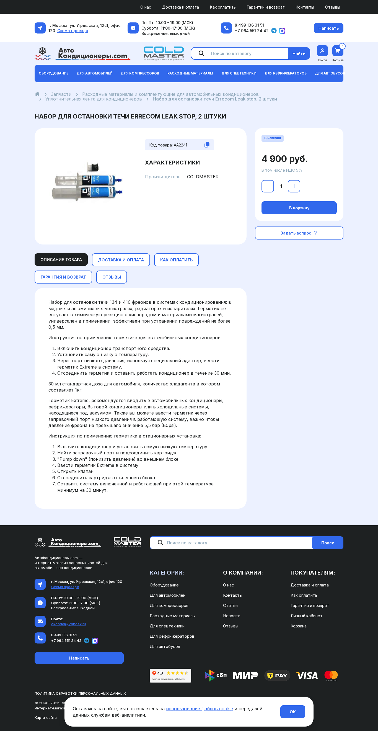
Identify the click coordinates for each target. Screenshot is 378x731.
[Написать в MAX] (282, 31)
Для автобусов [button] (330, 73)
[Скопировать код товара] (207, 145)
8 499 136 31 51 (249, 25)
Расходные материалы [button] (190, 73)
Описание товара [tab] (61, 259)
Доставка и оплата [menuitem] (180, 7)
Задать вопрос (296, 233)
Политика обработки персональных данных (80, 693)
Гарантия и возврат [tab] (63, 277)
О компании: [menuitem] (243, 572)
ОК (293, 711)
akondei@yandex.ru (68, 624)
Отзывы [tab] (111, 277)
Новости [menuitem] (231, 615)
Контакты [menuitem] (305, 7)
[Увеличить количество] (294, 186)
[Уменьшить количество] (268, 186)
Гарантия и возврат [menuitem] (310, 605)
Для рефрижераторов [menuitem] (172, 636)
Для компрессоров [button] (140, 73)
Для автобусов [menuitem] (165, 646)
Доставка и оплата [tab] (121, 260)
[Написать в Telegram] (274, 31)
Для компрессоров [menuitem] (169, 605)
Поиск (327, 542)
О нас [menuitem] (145, 7)
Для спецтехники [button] (238, 73)
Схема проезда (72, 30)
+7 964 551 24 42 (252, 30)
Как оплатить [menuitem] (223, 7)
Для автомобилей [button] (94, 73)
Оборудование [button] (53, 73)
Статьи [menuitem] (230, 605)
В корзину (299, 207)
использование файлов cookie (199, 708)
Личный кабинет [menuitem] (307, 615)
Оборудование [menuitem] (164, 585)
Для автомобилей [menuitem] (167, 595)
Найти (298, 53)
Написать (329, 28)
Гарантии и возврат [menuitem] (266, 7)
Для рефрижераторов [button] (286, 73)
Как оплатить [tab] (176, 260)
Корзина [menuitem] (299, 626)
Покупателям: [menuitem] (313, 572)
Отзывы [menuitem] (332, 7)
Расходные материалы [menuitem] (172, 615)
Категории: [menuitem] (167, 572)
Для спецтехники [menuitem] (167, 626)
